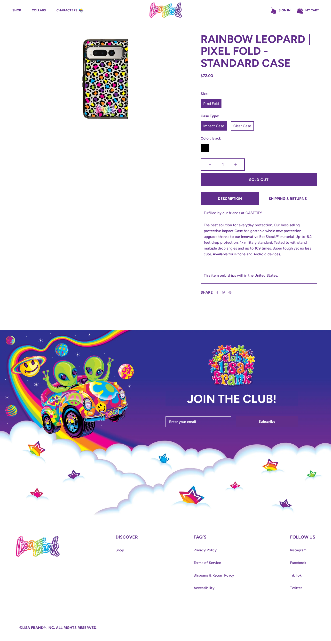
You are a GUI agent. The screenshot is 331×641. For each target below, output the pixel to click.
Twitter (296, 588)
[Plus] (235, 164)
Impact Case (213, 126)
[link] (38, 537)
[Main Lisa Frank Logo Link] (165, 10)
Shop (120, 550)
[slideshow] (104, 81)
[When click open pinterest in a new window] (230, 292)
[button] (308, 10)
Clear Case (242, 126)
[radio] (211, 103)
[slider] (98, 172)
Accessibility (204, 588)
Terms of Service (207, 563)
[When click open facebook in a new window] (217, 292)
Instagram (298, 550)
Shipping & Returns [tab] (288, 198)
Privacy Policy (205, 550)
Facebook (298, 563)
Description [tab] (230, 198)
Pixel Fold (211, 104)
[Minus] (210, 164)
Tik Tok (296, 575)
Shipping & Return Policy (214, 575)
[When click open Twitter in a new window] (223, 292)
